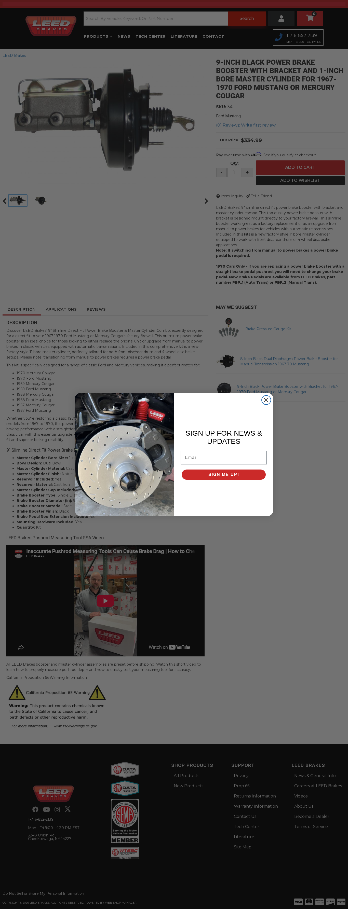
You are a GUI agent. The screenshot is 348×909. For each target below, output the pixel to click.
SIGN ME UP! (223, 474)
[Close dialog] (266, 400)
